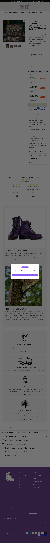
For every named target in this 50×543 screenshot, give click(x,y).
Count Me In (25, 275)
